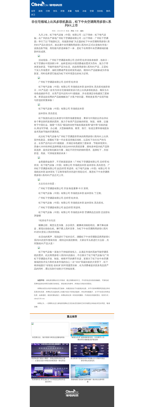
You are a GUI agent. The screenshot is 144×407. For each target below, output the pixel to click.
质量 (70, 11)
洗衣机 (100, 11)
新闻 (40, 11)
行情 (48, 11)
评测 (62, 11)
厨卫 (33, 15)
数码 (108, 11)
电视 (77, 11)
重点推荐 (72, 316)
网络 (72, 31)
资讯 (55, 11)
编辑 (82, 31)
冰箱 (84, 11)
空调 (92, 11)
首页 (33, 11)
